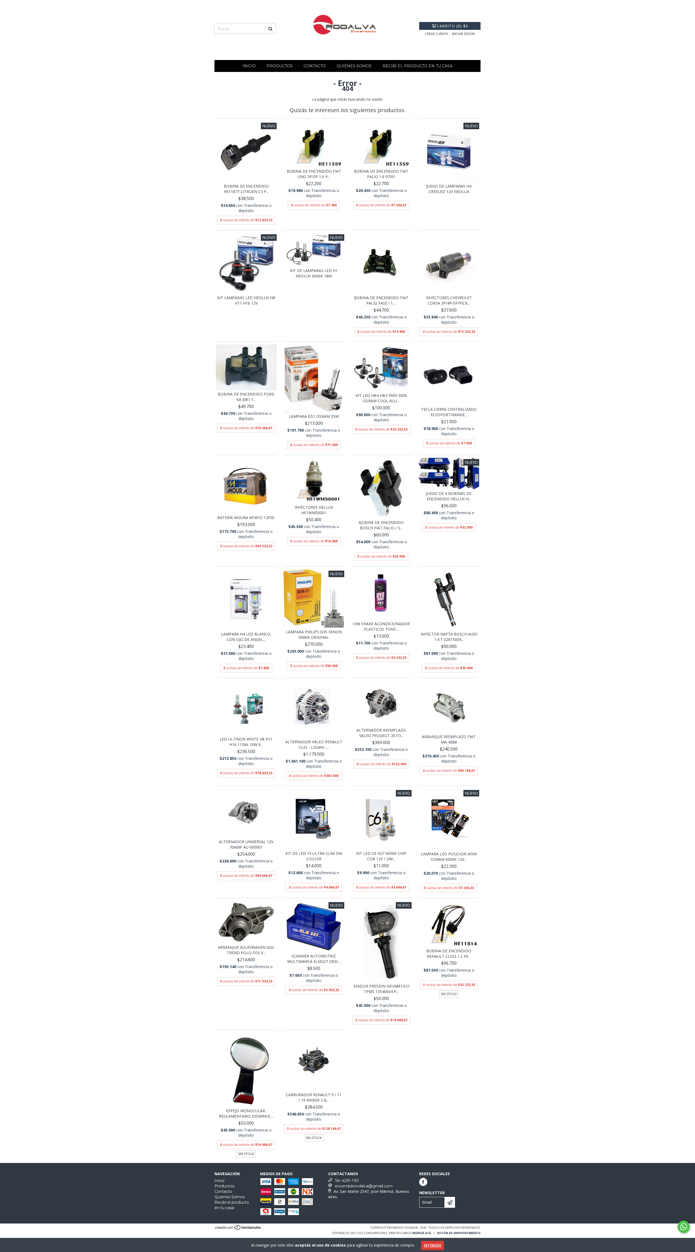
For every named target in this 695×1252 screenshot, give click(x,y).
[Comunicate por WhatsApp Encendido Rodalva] (684, 1227)
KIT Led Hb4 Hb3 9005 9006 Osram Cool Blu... (381, 398)
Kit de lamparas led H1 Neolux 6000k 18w (314, 273)
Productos (280, 66)
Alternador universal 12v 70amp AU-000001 (246, 844)
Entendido (432, 1245)
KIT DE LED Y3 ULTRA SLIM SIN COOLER (313, 856)
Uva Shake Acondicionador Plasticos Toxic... (381, 626)
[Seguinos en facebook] (423, 1182)
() (452, 26)
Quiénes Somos (354, 66)
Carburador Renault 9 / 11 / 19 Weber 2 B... (314, 1097)
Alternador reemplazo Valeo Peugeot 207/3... (381, 733)
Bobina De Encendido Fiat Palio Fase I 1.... (381, 300)
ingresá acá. (422, 1233)
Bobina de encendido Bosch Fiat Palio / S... (381, 525)
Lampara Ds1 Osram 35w (314, 416)
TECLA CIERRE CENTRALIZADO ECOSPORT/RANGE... (449, 412)
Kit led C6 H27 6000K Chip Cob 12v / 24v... (381, 856)
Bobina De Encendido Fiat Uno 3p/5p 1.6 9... (314, 174)
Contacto (315, 66)
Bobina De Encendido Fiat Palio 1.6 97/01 (381, 174)
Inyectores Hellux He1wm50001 (314, 510)
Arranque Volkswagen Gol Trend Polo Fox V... (246, 950)
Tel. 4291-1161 (347, 1180)
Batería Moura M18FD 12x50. (246, 517)
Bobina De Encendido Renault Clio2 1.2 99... (448, 953)
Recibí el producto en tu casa (418, 66)
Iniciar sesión (463, 33)
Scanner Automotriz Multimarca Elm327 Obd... (313, 958)
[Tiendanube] (238, 1229)
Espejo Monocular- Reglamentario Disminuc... (246, 1113)
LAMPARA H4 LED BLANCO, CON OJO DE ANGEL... (246, 636)
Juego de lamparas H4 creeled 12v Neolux (448, 189)
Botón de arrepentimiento (459, 1233)
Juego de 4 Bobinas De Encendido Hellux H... (449, 496)
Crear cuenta (436, 33)
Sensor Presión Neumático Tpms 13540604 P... (381, 989)
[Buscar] (270, 28)
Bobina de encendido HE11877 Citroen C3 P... (246, 189)
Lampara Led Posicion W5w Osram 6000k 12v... (449, 856)
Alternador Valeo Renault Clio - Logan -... (313, 744)
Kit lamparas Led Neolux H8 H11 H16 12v (246, 300)
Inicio (249, 66)
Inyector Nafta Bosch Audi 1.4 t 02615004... (449, 636)
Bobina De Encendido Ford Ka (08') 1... (246, 396)
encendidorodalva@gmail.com (364, 1186)
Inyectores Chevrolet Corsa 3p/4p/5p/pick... (449, 300)
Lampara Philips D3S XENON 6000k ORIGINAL (314, 634)
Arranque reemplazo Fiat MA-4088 (449, 739)
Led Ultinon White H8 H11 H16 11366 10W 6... (246, 741)
